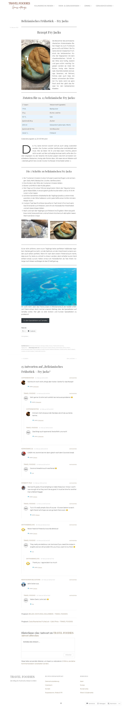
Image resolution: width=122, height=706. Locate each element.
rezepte (23, 351)
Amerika (32, 345)
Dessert (68, 347)
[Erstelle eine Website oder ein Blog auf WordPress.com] (61, 703)
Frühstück (37, 345)
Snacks (50, 345)
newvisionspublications (30, 580)
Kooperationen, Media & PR (53, 692)
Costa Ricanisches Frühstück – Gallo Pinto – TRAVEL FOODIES (51, 621)
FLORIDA (25, 358)
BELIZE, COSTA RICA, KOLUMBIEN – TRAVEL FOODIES (48, 614)
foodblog (38, 349)
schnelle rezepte (30, 351)
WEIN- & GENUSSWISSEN (68, 6)
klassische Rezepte (54, 349)
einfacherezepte (25, 349)
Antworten (73, 378)
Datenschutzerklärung (52, 681)
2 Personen (36, 386)
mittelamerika (63, 349)
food (34, 349)
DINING (87, 6)
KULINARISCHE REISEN (43, 6)
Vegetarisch (24, 347)
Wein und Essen (71, 358)
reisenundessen (71, 349)
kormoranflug (27, 449)
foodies (43, 349)
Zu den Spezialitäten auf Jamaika (35, 320)
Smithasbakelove (28, 525)
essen (31, 349)
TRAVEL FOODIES (29, 393)
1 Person (35, 457)
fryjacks (47, 349)
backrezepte (59, 347)
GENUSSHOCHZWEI (104, 6)
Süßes (46, 345)
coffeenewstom (27, 378)
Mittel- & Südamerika (86, 692)
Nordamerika (84, 689)
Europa (82, 685)
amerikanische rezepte (45, 347)
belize (64, 347)
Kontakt (47, 689)
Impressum (48, 685)
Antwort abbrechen (30, 635)
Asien (82, 681)
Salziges (43, 345)
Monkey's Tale (26, 483)
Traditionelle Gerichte (58, 345)
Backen (53, 347)
